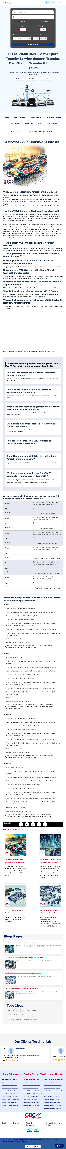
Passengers (21, 26)
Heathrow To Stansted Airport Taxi (52, 1085)
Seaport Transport (35, 117)
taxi (9, 1010)
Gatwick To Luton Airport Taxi (9, 1102)
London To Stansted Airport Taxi (31, 1096)
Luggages (41, 26)
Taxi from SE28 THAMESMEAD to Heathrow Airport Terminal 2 (23, 1019)
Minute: (42, 35)
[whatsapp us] (53, 2)
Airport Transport (19, 117)
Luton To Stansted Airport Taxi (9, 1079)
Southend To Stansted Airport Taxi (31, 1085)
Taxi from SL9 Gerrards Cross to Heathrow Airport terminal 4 (23, 973)
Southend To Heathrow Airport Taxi (31, 1091)
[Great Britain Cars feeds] (38, 1132)
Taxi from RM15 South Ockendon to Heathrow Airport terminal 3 (24, 957)
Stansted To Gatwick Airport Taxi (52, 1105)
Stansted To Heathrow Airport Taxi (52, 1108)
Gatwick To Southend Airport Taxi (10, 1105)
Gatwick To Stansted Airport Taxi (10, 1096)
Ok (27, 1146)
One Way (23, 21)
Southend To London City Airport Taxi (32, 1093)
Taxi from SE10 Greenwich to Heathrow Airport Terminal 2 (22, 988)
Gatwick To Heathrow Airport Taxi (10, 1099)
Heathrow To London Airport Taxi (52, 1082)
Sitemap (16, 1123)
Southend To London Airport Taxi (31, 1079)
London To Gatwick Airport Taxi (31, 1105)
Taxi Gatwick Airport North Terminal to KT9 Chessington (21, 942)
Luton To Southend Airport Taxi (9, 1085)
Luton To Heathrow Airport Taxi (9, 1082)
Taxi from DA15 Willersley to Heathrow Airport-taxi (20, 1014)
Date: (15, 35)
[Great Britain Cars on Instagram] (34, 1132)
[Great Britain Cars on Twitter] (29, 1132)
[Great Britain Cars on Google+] (32, 1132)
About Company (52, 123)
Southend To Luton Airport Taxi (30, 1088)
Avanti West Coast (48, 645)
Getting (34, 1010)
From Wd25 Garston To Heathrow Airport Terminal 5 (39, 131)
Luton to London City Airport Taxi (10, 1088)
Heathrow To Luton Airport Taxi (52, 1088)
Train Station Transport (53, 117)
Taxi (20, 131)
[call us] (47, 2)
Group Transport (14, 123)
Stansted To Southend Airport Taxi (52, 1099)
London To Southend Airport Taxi (31, 1102)
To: (16, 17)
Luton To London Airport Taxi (9, 1091)
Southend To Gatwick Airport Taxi (31, 1082)
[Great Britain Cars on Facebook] (27, 1132)
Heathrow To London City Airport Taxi (53, 1079)
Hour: (35, 35)
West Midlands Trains (32, 645)
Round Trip (44, 21)
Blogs (40, 123)
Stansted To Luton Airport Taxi (51, 1096)
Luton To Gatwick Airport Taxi (9, 1093)
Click (53, 351)
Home (7, 117)
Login (59, 3)
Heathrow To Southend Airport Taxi (53, 1091)
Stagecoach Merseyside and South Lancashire (39, 704)
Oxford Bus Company (30, 647)
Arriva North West (30, 814)
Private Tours (28, 123)
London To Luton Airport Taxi (30, 1099)
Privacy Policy (35, 1146)
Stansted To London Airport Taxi (52, 1102)
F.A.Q (4, 1123)
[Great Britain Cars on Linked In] (36, 1132)
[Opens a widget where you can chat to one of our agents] (59, 1146)
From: (17, 12)
